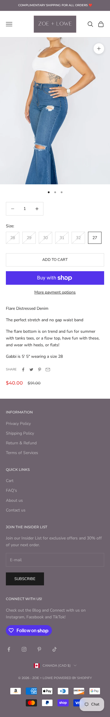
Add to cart (55, 259)
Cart (9, 480)
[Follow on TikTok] (54, 649)
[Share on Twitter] (31, 369)
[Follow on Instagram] (24, 649)
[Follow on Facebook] (9, 649)
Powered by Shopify (73, 678)
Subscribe (24, 579)
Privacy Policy (18, 423)
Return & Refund (21, 443)
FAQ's (11, 490)
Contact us (16, 510)
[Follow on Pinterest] (39, 649)
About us (14, 500)
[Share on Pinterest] (39, 369)
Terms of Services (22, 453)
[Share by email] (47, 369)
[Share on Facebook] (23, 369)
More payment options (55, 292)
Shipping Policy (20, 433)
